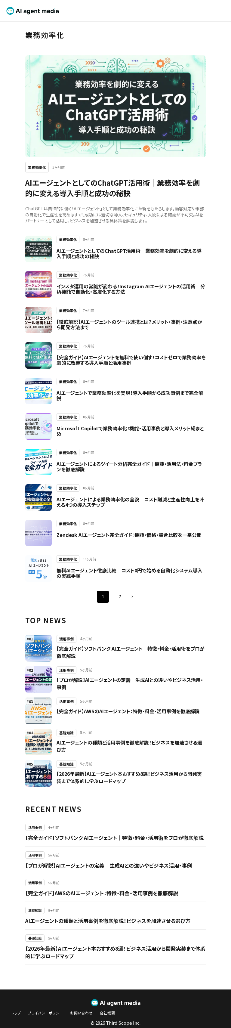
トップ (16, 1013)
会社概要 (107, 1013)
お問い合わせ (81, 1013)
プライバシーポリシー (45, 1013)
